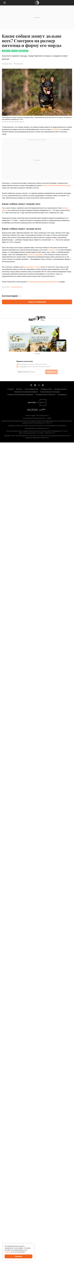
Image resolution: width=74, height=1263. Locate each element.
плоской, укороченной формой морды (57, 185)
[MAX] (31, 385)
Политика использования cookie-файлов (20, 394)
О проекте (11, 389)
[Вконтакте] (35, 385)
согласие (24, 364)
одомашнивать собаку (32, 267)
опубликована (56, 129)
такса (53, 240)
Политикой (23, 366)
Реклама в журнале (60, 389)
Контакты (19, 389)
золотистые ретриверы (35, 254)
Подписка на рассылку (24, 361)
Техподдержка (62, 394)
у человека (52, 250)
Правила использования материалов (26, 392)
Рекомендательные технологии (45, 394)
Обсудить (19, 64)
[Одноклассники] (39, 385)
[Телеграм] (43, 385)
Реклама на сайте (46, 389)
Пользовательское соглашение (50, 392)
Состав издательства (31, 389)
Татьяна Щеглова (16, 287)
